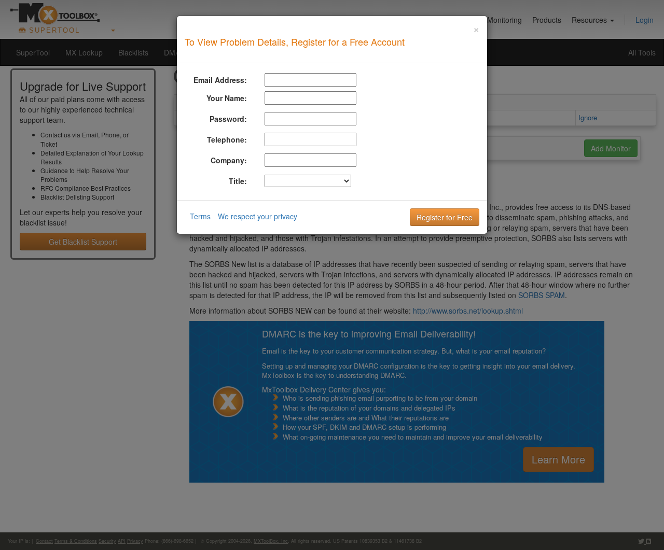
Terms (200, 216)
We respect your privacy (257, 216)
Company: (229, 160)
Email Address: (220, 80)
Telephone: (227, 139)
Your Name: (226, 98)
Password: (228, 119)
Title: (238, 181)
